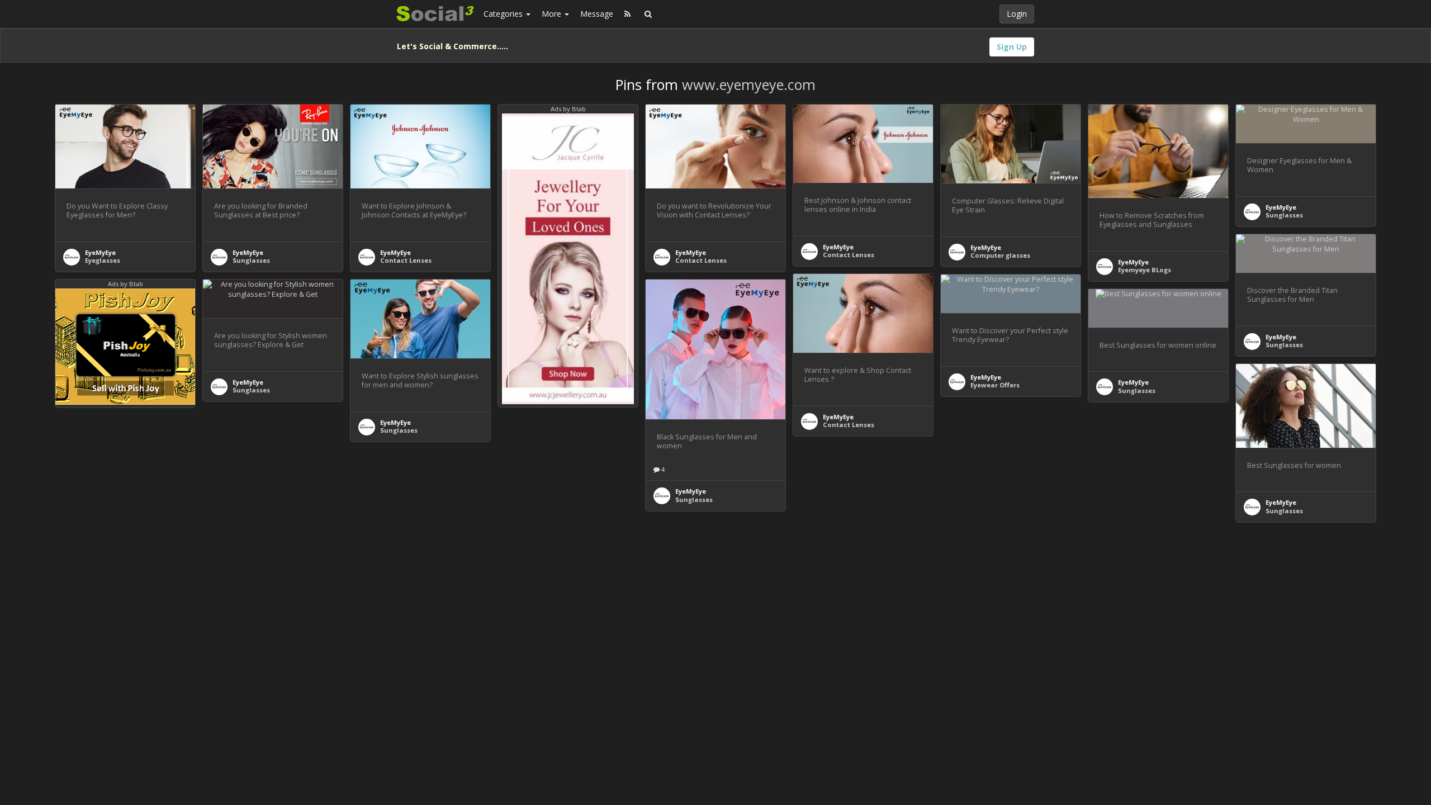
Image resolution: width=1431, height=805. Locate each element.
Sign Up (1012, 46)
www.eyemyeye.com (749, 84)
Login (1017, 13)
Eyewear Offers (995, 385)
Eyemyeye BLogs (1144, 270)
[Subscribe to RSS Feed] (627, 14)
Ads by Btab (568, 109)
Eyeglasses (102, 260)
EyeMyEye (100, 252)
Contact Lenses (406, 260)
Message (596, 13)
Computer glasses (1000, 255)
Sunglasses (251, 260)
